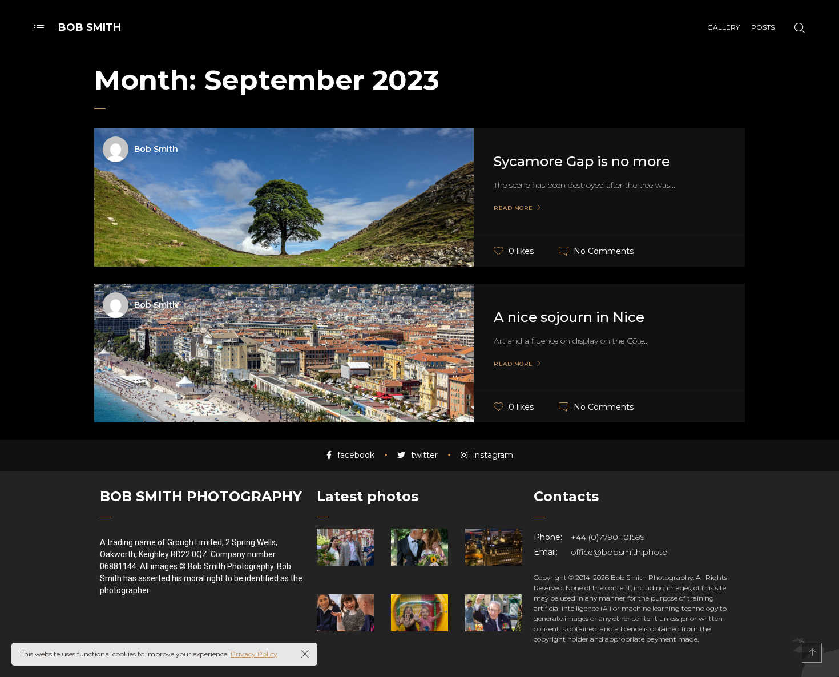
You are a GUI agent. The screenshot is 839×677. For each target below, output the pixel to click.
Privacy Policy (254, 654)
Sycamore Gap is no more (582, 161)
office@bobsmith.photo (619, 552)
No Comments (604, 250)
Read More (513, 208)
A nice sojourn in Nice (569, 317)
